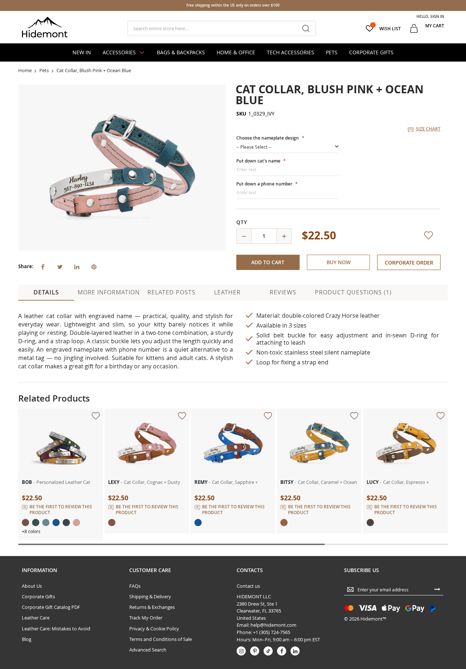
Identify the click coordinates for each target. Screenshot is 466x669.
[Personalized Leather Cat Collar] (60, 464)
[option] (244, 172)
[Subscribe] (437, 641)
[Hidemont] (45, 27)
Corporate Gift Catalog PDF (51, 660)
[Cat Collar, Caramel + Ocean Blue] (319, 464)
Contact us (248, 638)
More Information (109, 345)
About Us (32, 638)
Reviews (283, 345)
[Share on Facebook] (43, 266)
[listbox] (336, 143)
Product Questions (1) (353, 345)
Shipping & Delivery (150, 649)
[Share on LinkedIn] (77, 266)
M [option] (261, 141)
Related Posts (171, 345)
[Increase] (284, 288)
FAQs (135, 638)
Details (46, 345)
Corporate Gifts (38, 649)
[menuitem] (82, 52)
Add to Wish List (430, 292)
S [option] (243, 141)
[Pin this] (94, 266)
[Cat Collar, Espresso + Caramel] (405, 464)
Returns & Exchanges (152, 660)
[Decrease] (244, 288)
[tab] (46, 345)
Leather (227, 345)
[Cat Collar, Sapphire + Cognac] (233, 464)
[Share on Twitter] (60, 266)
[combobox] (221, 28)
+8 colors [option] (31, 584)
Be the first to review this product (60, 562)
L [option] (278, 141)
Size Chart (428, 129)
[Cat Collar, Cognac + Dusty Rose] (146, 464)
